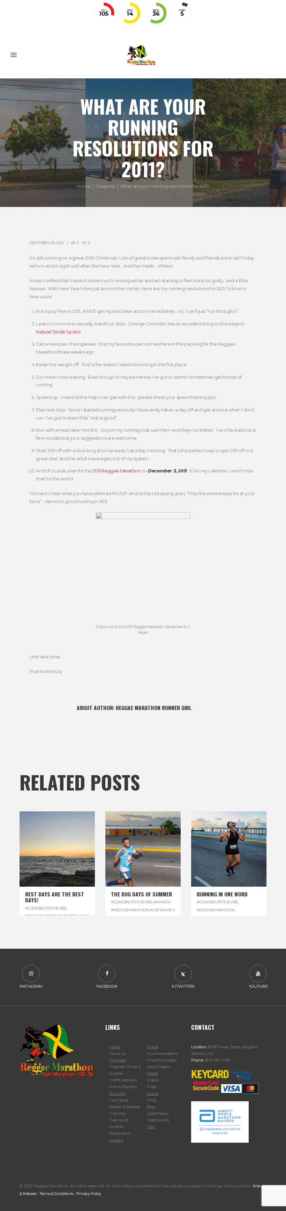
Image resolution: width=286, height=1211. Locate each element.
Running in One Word (222, 894)
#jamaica (162, 902)
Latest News (157, 1113)
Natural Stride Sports (58, 331)
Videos (152, 1080)
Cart (151, 1126)
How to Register (123, 1086)
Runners (117, 1093)
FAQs (152, 1100)
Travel (152, 1046)
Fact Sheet (118, 1100)
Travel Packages (161, 1060)
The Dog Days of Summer (141, 894)
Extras (152, 1093)
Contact (116, 1140)
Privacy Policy (88, 1193)
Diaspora (105, 185)
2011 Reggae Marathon (116, 470)
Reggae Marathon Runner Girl (153, 707)
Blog (151, 1106)
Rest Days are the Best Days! (54, 897)
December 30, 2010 (46, 243)
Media (152, 1073)
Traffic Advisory (123, 1080)
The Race (117, 1060)
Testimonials (158, 1120)
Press (151, 1086)
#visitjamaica (162, 910)
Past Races (119, 1120)
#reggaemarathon (130, 910)
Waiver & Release (124, 1106)
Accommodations (162, 1053)
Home (83, 185)
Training (117, 1113)
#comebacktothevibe (45, 908)
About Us (117, 1053)
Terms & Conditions (56, 1193)
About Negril (158, 1066)
